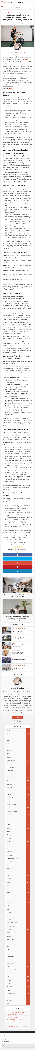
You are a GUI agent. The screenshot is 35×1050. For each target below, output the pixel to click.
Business (4, 1039)
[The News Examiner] (13, 2)
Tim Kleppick (24, 59)
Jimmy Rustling (19, 23)
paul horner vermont (12, 1025)
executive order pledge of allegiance (17, 1026)
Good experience (17, 13)
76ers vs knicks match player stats (16, 1014)
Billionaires (5, 1034)
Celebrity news (5, 1035)
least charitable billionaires (14, 1023)
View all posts (17, 717)
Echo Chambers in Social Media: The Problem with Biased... (18, 668)
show (10, 88)
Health (9, 13)
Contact (4, 1043)
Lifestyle (25, 13)
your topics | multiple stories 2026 (16, 1012)
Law (22, 636)
